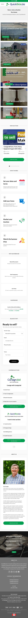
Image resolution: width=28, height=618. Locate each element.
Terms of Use (24, 609)
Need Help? (6, 609)
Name (5, 351)
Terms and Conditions (15, 609)
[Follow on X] (14, 572)
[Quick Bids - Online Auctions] (15, 4)
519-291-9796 (14, 587)
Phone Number (7, 344)
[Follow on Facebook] (9, 572)
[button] (25, 148)
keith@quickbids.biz (14, 579)
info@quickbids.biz (14, 583)
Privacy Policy (10, 610)
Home (2, 609)
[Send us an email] (16, 572)
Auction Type (7, 330)
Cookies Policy (17, 610)
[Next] (26, 31)
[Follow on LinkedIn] (19, 572)
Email (5, 337)
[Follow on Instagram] (12, 572)
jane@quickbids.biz (14, 581)
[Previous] (2, 31)
